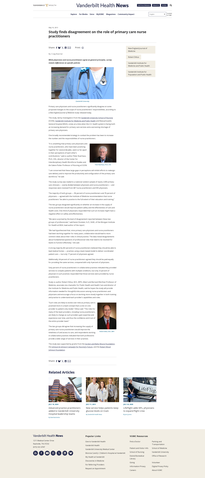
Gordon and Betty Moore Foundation (100, 344)
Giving (132, 462)
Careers (133, 470)
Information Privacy (138, 466)
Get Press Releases (144, 5)
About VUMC (157, 470)
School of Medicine (159, 448)
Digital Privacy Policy (160, 466)
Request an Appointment (95, 468)
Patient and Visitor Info (139, 448)
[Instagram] (53, 453)
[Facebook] (41, 453)
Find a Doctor (135, 441)
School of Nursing (137, 452)
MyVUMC (100, 14)
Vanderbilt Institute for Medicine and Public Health (75, 121)
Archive (164, 5)
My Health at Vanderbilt (94, 457)
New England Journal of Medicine (137, 49)
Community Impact (126, 14)
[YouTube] (47, 453)
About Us (156, 5)
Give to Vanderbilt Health (95, 441)
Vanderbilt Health (92, 445)
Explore (74, 14)
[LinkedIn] (64, 453)
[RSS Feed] (35, 453)
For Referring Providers (94, 464)
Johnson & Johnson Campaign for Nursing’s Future (72, 347)
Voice (92, 14)
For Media (83, 14)
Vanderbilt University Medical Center (100, 449)
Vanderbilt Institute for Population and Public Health (139, 73)
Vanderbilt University (160, 452)
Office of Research (159, 456)
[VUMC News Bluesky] (70, 453)
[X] (59, 453)
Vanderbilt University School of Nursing (97, 118)
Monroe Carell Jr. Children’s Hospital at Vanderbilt (105, 453)
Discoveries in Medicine (94, 461)
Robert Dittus (133, 57)
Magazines (111, 14)
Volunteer (156, 462)
